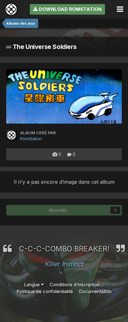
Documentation (95, 291)
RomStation (31, 138)
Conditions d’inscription (74, 284)
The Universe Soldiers (43, 46)
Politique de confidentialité (44, 291)
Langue (32, 284)
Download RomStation (70, 9)
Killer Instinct (64, 264)
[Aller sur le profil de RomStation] (11, 135)
